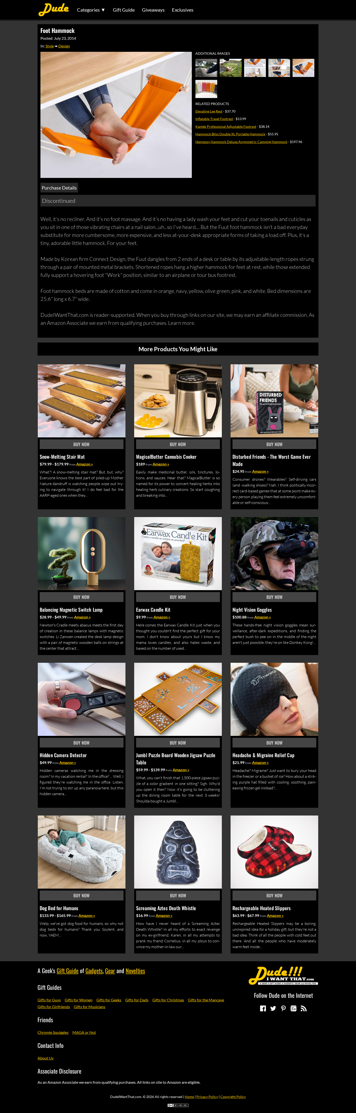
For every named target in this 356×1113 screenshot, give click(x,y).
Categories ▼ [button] (91, 10)
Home (189, 1097)
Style (50, 46)
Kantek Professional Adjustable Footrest (225, 126)
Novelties (135, 970)
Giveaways (153, 10)
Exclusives (182, 10)
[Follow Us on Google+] (293, 1008)
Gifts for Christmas (168, 1000)
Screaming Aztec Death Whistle (166, 908)
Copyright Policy (233, 1097)
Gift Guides (50, 987)
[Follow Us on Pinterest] (283, 1008)
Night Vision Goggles (252, 609)
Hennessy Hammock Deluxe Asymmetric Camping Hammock (241, 142)
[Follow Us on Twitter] (273, 1008)
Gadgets (94, 970)
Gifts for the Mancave (206, 1000)
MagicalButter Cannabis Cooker (166, 456)
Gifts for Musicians (89, 1006)
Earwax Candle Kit (153, 609)
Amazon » (84, 464)
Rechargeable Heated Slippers (261, 908)
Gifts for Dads (136, 1000)
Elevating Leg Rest (208, 111)
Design (64, 46)
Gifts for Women (79, 1000)
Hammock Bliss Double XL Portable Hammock (230, 134)
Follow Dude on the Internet (283, 995)
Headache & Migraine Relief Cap (263, 755)
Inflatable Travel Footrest (214, 119)
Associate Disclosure (59, 1071)
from (72, 464)
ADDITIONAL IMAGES (212, 53)
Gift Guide (124, 10)
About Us (46, 1058)
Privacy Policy (207, 1097)
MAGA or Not (84, 1032)
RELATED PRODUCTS (212, 104)
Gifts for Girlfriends (54, 1006)
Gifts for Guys (49, 1000)
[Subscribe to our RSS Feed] (304, 1008)
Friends (45, 1019)
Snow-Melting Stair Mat (62, 456)
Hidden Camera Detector (63, 755)
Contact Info (50, 1045)
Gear (110, 970)
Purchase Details (59, 188)
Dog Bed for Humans (59, 908)
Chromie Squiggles (53, 1032)
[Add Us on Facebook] (263, 1008)
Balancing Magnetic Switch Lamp (71, 609)
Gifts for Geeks (108, 1000)
